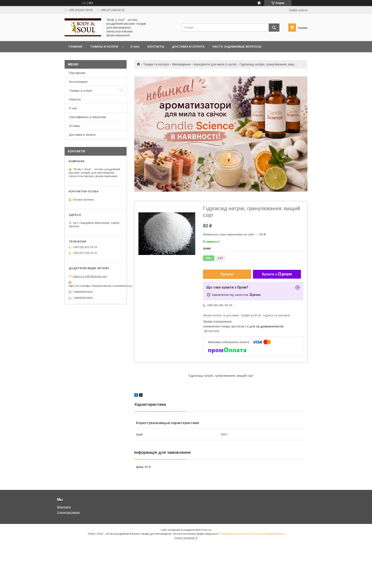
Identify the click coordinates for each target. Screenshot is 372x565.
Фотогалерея (78, 81)
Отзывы (74, 126)
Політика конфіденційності (268, 533)
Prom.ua (206, 529)
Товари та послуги (156, 64)
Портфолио (77, 73)
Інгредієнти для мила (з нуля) (215, 64)
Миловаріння (181, 64)
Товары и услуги (104, 46)
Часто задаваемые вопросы (236, 46)
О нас (135, 46)
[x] (141, 395)
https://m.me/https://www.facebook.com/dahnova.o (95, 285)
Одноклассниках (68, 512)
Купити (227, 274)
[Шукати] (274, 27)
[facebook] (136, 395)
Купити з (269, 274)
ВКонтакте (64, 507)
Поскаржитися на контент (234, 533)
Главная (75, 46)
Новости (75, 99)
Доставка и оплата (188, 46)
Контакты (155, 46)
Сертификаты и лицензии (87, 117)
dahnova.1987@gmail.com (90, 276)
